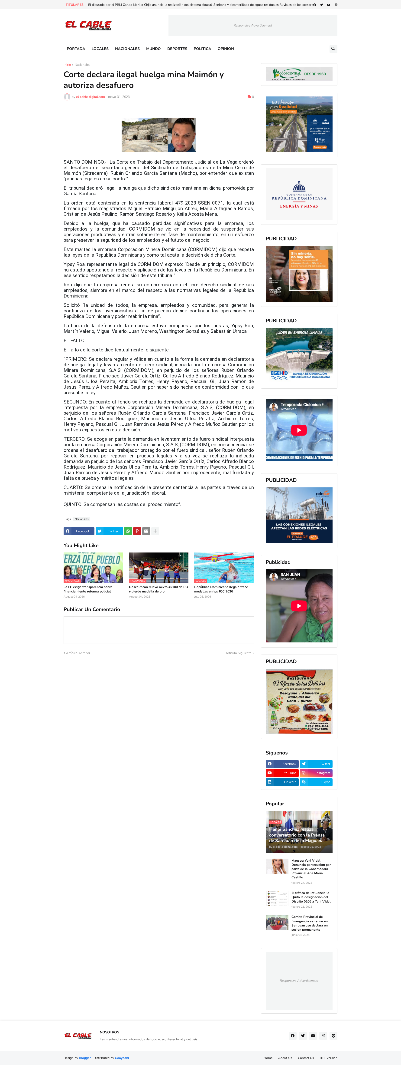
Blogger (85, 1058)
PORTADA (76, 48)
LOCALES (100, 48)
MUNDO (153, 48)
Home (268, 1058)
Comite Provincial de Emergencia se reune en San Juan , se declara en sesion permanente (309, 923)
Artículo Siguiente (238, 653)
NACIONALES (127, 48)
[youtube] (328, 5)
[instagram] (323, 1036)
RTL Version (328, 1058)
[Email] (146, 531)
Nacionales (82, 65)
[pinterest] (336, 5)
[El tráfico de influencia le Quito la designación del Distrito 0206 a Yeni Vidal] (277, 898)
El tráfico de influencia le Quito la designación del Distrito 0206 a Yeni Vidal (310, 897)
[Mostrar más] (155, 531)
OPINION (226, 48)
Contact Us (306, 1058)
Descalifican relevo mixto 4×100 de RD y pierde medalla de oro (158, 589)
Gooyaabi (122, 1058)
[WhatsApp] (128, 531)
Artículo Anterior (78, 653)
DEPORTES (177, 48)
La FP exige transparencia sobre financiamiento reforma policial (88, 589)
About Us (285, 1058)
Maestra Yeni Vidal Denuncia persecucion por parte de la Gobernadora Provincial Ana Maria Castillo (311, 869)
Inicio (67, 65)
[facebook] (314, 5)
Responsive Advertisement (253, 25)
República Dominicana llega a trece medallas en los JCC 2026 (221, 589)
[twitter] (321, 5)
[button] (333, 49)
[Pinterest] (137, 531)
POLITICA (202, 48)
